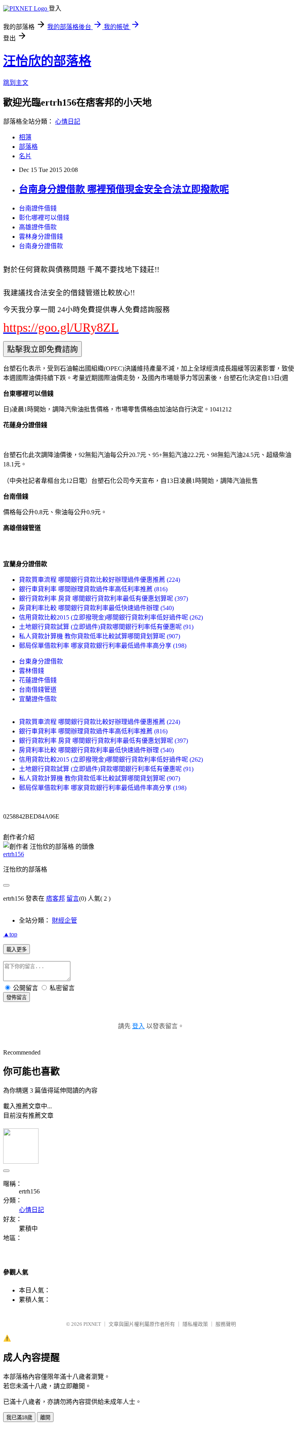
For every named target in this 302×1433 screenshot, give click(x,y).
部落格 (28, 146)
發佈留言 (16, 997)
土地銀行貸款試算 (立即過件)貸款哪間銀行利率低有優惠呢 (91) (106, 626)
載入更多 (16, 949)
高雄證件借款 (38, 227)
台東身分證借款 (41, 661)
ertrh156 (13, 854)
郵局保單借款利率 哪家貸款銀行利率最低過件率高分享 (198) (102, 645)
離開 (45, 1417)
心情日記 (67, 121)
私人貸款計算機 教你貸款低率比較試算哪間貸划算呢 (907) (99, 636)
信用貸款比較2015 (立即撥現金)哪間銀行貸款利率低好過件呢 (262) (111, 617)
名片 (25, 156)
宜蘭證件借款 (38, 699)
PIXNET (92, 1324)
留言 (72, 898)
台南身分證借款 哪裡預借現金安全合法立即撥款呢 (124, 189)
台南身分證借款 (41, 246)
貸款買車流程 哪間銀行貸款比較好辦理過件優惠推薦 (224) (99, 579)
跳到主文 (15, 82)
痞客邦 (55, 898)
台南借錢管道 (38, 689)
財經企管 (64, 920)
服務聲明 (225, 1324)
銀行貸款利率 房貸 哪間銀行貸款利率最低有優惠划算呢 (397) (103, 598)
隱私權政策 (195, 1324)
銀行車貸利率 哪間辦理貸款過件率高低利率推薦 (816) (93, 589)
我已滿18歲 (19, 1417)
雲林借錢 (31, 670)
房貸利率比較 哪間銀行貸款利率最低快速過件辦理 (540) (96, 608)
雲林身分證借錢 (41, 236)
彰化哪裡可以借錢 (44, 217)
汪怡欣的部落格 (47, 61)
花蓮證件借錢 (38, 680)
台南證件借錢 (38, 208)
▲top (10, 934)
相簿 (25, 137)
